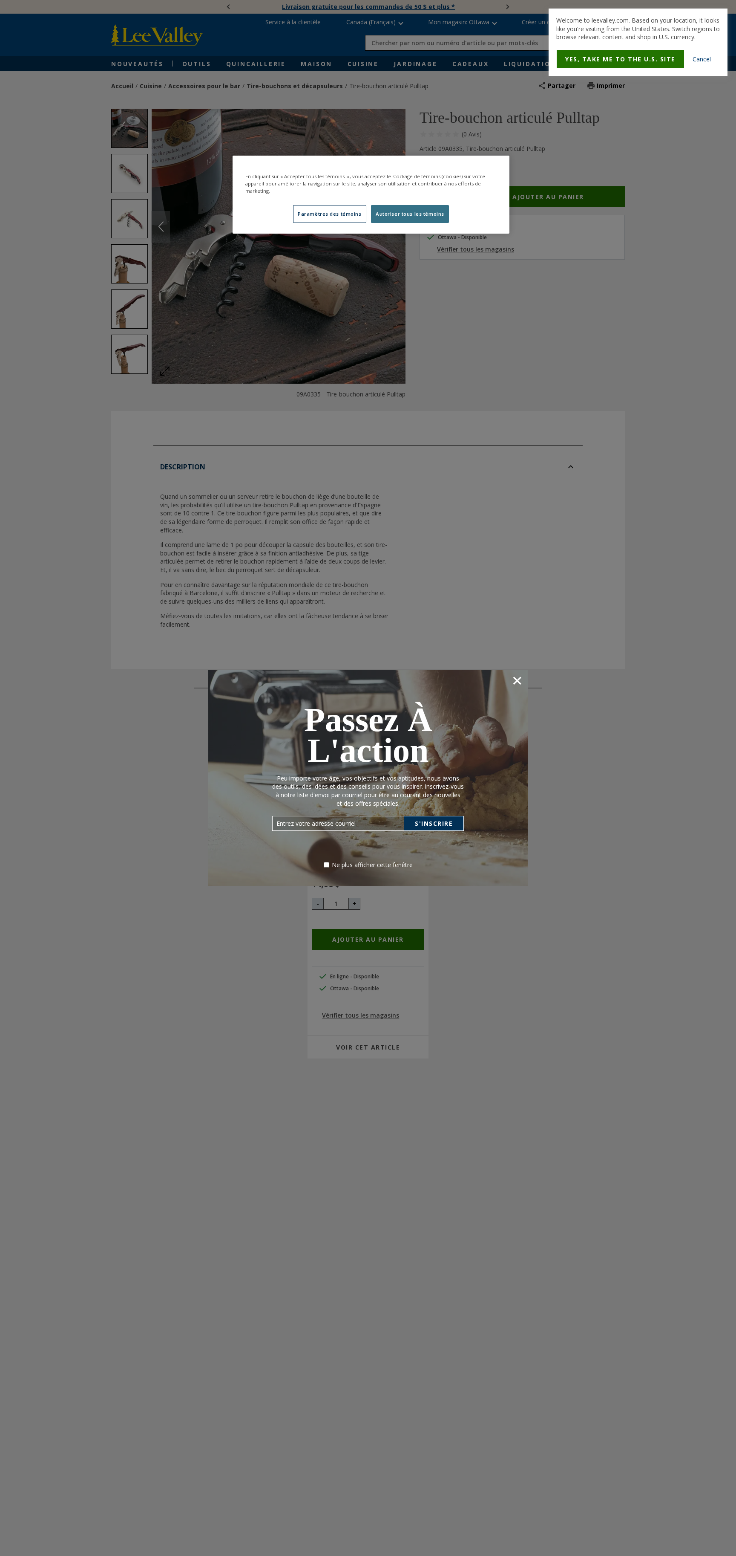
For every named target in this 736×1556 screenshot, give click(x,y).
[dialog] (638, 42)
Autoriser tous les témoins (410, 214)
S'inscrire (434, 823)
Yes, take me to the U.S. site (620, 59)
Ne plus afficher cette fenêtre (372, 865)
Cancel (702, 59)
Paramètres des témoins (330, 214)
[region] (371, 195)
